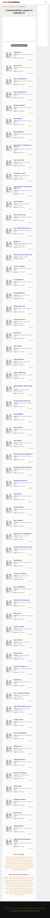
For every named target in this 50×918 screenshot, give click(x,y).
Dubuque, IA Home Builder (18, 891)
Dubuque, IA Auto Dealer (24, 882)
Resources (32, 908)
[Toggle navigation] (46, 2)
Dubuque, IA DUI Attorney (13, 878)
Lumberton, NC (22, 866)
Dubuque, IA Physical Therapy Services (23, 886)
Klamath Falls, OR (27, 868)
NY (33, 866)
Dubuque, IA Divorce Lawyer (23, 888)
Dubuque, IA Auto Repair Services (22, 883)
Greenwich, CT (9, 863)
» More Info (30, 59)
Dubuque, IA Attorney (8, 877)
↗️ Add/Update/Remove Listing (19, 45)
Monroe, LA (19, 865)
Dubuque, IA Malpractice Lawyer (16, 893)
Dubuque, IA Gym (8, 891)
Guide (10, 908)
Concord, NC (15, 866)
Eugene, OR (20, 868)
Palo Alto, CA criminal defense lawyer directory (19, 860)
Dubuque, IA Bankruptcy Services (21, 877)
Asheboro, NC (9, 866)
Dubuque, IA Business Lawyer (10, 888)
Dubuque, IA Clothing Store (21, 885)
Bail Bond (27, 908)
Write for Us (39, 908)
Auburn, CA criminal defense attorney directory (15, 857)
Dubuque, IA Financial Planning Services (23, 890)
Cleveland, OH (9, 868)
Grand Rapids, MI (25, 865)
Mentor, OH (15, 868)
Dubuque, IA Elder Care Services (26, 878)
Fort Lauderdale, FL (24, 863)
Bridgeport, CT (28, 861)
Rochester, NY (29, 866)
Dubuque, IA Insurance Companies (13, 880)
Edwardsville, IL (13, 865)
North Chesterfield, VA (22, 869)
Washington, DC (15, 863)
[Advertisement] (19, 29)
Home (4, 6)
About (43, 908)
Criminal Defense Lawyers (13, 6)
